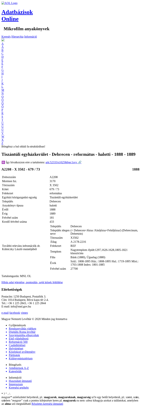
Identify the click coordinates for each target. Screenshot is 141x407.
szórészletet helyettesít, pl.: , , (46, 397)
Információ (30, 36)
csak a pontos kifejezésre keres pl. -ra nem (48, 400)
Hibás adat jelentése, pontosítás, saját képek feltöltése (32, 282)
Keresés (6, 36)
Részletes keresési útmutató (47, 403)
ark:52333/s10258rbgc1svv (64, 162)
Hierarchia (17, 36)
